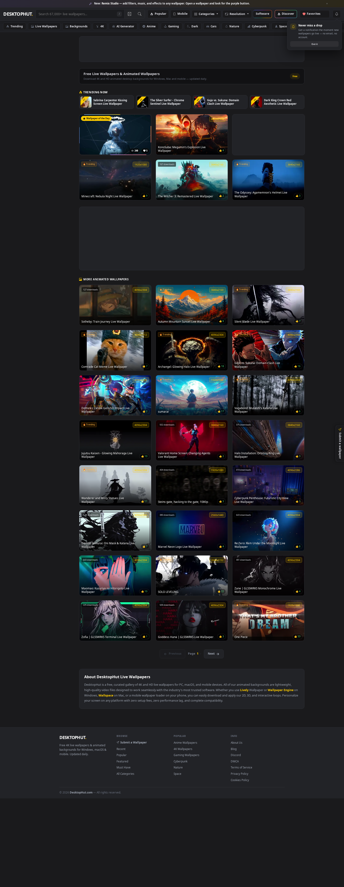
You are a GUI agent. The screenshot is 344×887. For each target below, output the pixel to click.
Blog (234, 749)
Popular (160, 14)
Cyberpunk (259, 26)
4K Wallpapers (183, 749)
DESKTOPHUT (72, 737)
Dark (194, 26)
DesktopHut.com (81, 792)
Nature (234, 26)
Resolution (237, 14)
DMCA (235, 761)
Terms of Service (241, 767)
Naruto (304, 26)
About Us (236, 742)
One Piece (329, 26)
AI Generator (125, 26)
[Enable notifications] (336, 14)
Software (262, 14)
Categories (206, 14)
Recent (121, 749)
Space (283, 26)
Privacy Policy (239, 773)
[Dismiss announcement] (327, 3)
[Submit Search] (140, 14)
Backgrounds (79, 26)
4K (102, 26)
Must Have (124, 767)
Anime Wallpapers (185, 742)
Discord (236, 755)
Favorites (316, 14)
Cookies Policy (240, 780)
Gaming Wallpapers (186, 755)
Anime (151, 26)
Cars (213, 26)
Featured (122, 761)
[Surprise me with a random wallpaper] (129, 14)
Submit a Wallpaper (133, 742)
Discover (288, 14)
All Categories (125, 773)
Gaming (173, 26)
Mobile (182, 14)
